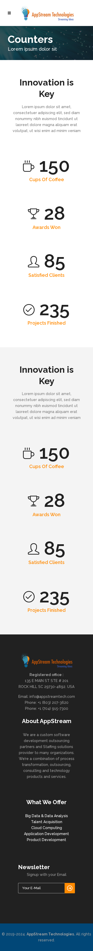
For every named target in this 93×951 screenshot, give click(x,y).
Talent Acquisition (46, 822)
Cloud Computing (46, 828)
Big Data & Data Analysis (46, 816)
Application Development (46, 834)
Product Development (46, 840)
